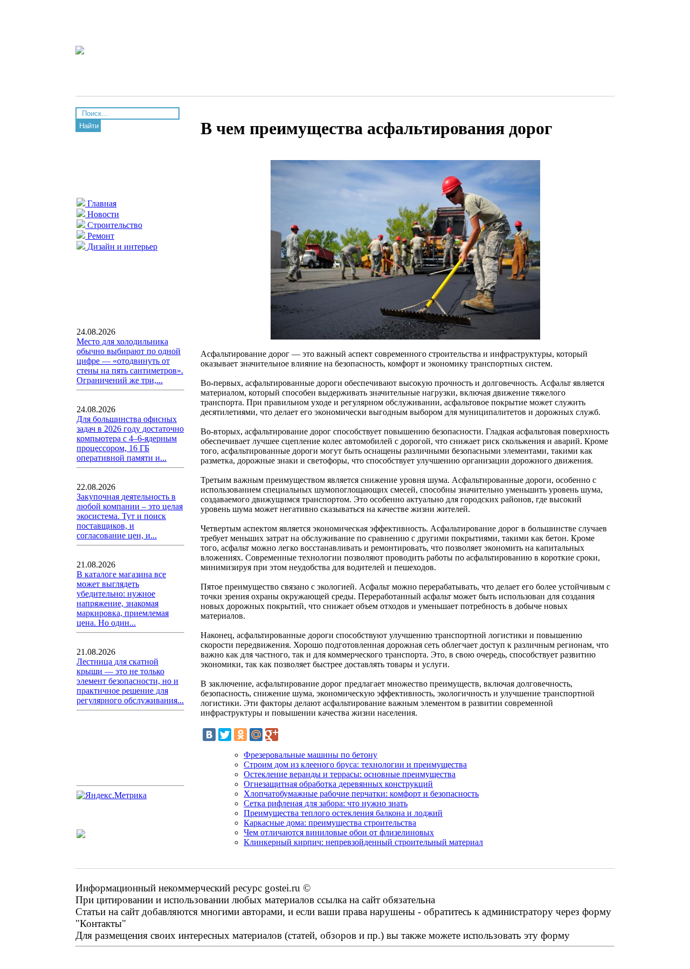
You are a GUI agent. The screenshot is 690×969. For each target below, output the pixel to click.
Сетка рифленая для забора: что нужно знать (326, 803)
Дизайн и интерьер (121, 246)
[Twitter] (224, 734)
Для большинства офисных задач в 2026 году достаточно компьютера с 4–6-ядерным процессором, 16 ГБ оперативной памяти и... (130, 438)
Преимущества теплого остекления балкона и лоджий (343, 813)
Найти (89, 126)
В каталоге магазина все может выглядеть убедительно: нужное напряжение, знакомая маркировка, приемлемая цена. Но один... (123, 598)
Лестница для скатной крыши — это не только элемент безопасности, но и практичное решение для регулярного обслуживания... (130, 681)
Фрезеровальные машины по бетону (310, 754)
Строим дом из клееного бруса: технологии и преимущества (355, 764)
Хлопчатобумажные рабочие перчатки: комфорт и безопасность (361, 793)
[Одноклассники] (240, 734)
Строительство (113, 225)
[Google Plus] (271, 734)
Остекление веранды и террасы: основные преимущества (350, 774)
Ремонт (99, 235)
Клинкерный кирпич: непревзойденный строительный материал (363, 842)
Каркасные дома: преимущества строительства (330, 822)
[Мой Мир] (256, 734)
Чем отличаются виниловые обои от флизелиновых (339, 832)
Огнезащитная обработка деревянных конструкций (338, 783)
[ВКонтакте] (209, 734)
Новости (102, 214)
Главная (100, 203)
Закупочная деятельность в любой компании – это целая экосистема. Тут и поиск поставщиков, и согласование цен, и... (130, 516)
